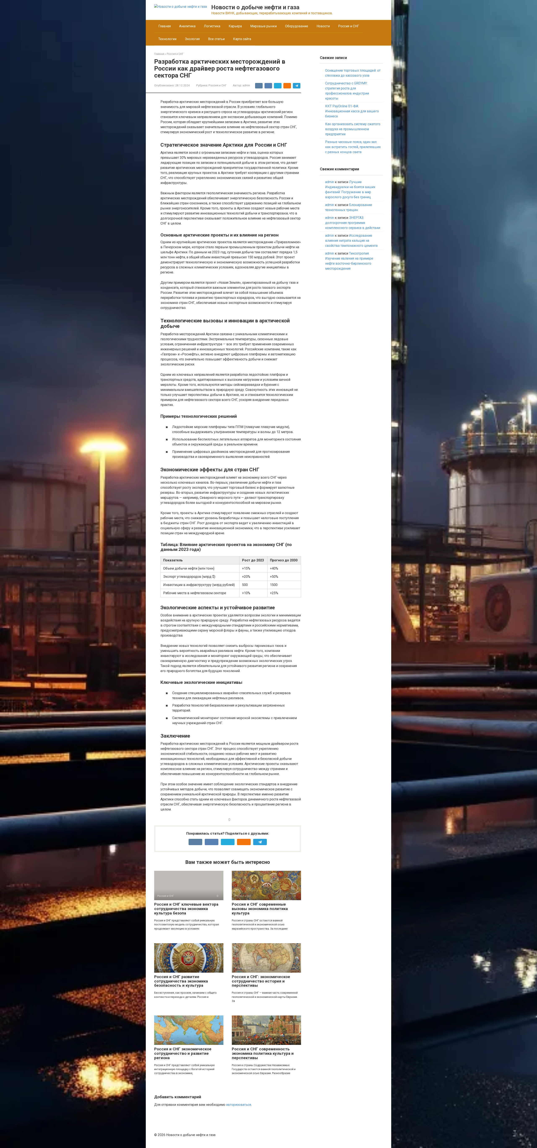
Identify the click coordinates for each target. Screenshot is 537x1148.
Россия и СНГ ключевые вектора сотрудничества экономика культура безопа (186, 909)
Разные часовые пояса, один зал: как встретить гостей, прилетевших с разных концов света (353, 147)
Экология (192, 39)
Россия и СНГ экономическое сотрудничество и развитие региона (182, 1053)
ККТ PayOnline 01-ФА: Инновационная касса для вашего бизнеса (352, 111)
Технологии (167, 39)
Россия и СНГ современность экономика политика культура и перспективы (263, 1053)
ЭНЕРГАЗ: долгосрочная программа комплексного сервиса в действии (352, 223)
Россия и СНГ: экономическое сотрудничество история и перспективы (261, 981)
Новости (323, 26)
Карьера (235, 26)
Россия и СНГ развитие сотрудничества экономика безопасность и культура (181, 981)
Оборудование (296, 26)
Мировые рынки (263, 26)
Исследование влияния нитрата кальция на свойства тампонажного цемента (351, 241)
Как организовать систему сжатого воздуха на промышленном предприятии (352, 129)
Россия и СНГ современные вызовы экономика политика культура (260, 909)
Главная (164, 26)
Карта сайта (242, 39)
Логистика (212, 26)
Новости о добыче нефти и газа (255, 7)
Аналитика (187, 26)
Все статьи (216, 39)
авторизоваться (238, 1105)
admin (329, 182)
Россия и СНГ (348, 26)
